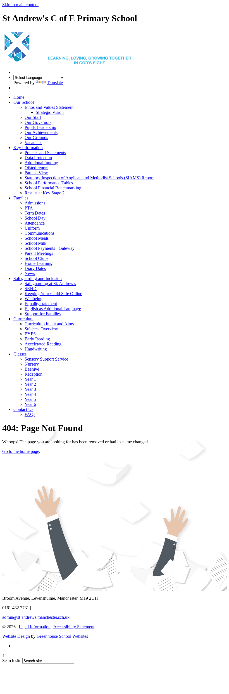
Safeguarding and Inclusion (37, 278)
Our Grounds (36, 137)
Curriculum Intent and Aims (49, 323)
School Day (35, 218)
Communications (39, 233)
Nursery (32, 364)
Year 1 (30, 379)
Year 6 (30, 404)
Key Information (28, 147)
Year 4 (30, 394)
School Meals (37, 238)
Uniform (32, 228)
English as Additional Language (53, 308)
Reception (33, 374)
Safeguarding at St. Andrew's (50, 283)
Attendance (35, 223)
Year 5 (30, 399)
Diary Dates (35, 268)
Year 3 (30, 389)
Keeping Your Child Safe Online (53, 293)
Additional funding (41, 162)
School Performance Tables (49, 182)
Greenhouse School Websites (62, 636)
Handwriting (36, 349)
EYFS (30, 333)
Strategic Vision (50, 112)
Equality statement (41, 303)
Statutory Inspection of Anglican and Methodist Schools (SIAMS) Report (89, 177)
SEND (31, 288)
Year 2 (30, 384)
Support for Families (43, 313)
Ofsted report (36, 167)
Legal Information (35, 626)
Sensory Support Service (46, 359)
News (30, 273)
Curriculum (23, 318)
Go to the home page (20, 451)
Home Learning (39, 263)
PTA (29, 208)
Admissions (35, 203)
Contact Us (23, 409)
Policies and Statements (45, 152)
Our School (23, 102)
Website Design (16, 636)
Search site (11, 660)
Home (18, 97)
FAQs (30, 414)
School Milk (35, 243)
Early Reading (37, 339)
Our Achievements (41, 132)
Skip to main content (20, 4)
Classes (20, 354)
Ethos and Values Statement (49, 107)
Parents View (36, 172)
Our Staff (33, 117)
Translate (55, 82)
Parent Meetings (39, 253)
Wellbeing (33, 298)
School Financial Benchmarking (53, 187)
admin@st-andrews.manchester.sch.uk (36, 617)
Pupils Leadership (40, 127)
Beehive (32, 369)
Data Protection (38, 157)
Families (20, 198)
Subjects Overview (41, 328)
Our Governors (38, 122)
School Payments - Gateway (50, 248)
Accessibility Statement (73, 626)
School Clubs (36, 258)
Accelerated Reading (43, 344)
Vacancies (33, 142)
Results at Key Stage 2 (45, 192)
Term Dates (35, 213)
